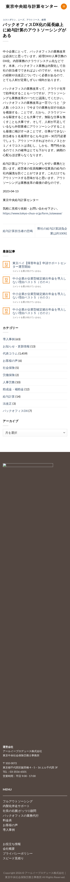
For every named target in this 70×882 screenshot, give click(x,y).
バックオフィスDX (15, 410)
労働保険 (9, 375)
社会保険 (9, 367)
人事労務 (9, 382)
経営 (44, 19)
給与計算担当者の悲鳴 (18, 231)
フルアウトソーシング (18, 801)
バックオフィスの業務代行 (21, 815)
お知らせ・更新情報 (16, 346)
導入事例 (9, 339)
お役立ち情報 (12, 844)
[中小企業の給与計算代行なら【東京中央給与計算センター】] (32, 6)
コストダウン (9, 19)
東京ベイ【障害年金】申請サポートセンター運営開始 (39, 264)
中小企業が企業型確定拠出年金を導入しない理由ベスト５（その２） (39, 311)
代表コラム (10, 353)
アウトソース (33, 19)
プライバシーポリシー (18, 853)
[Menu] (64, 7)
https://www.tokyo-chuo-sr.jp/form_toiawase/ (32, 213)
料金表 (7, 820)
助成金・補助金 (13, 389)
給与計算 (9, 396)
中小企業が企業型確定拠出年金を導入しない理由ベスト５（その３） (39, 295)
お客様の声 (10, 360)
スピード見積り (13, 858)
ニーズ (21, 19)
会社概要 (9, 848)
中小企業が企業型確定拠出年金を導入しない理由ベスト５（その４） (39, 280)
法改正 (7, 403)
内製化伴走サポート (16, 806)
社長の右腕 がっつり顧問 (19, 810)
